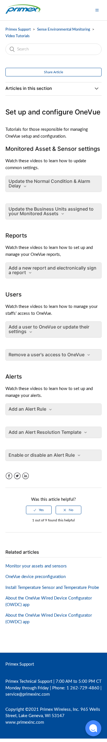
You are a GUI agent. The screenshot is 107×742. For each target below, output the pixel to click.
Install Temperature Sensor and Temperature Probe (52, 587)
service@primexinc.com (27, 694)
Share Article (53, 72)
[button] (97, 10)
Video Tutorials (17, 36)
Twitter (17, 476)
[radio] (39, 510)
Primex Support (18, 29)
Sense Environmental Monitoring (63, 29)
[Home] (23, 13)
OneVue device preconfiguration (35, 577)
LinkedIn (25, 476)
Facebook (9, 476)
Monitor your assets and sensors (36, 566)
